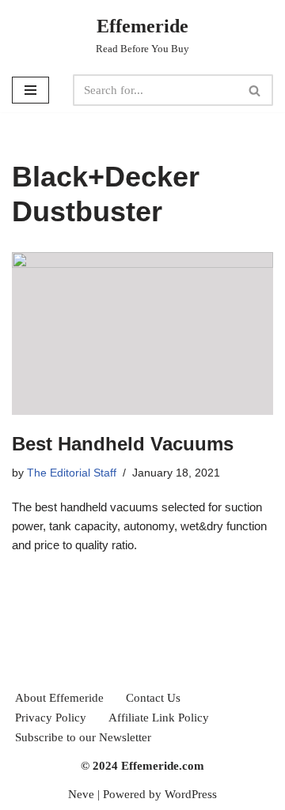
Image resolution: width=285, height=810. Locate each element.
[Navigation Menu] (30, 90)
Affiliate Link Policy (158, 717)
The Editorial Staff (71, 473)
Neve (81, 794)
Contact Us (153, 697)
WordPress (191, 794)
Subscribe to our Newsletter (83, 737)
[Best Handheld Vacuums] (142, 333)
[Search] (255, 90)
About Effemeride (59, 697)
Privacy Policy (50, 717)
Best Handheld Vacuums (123, 443)
